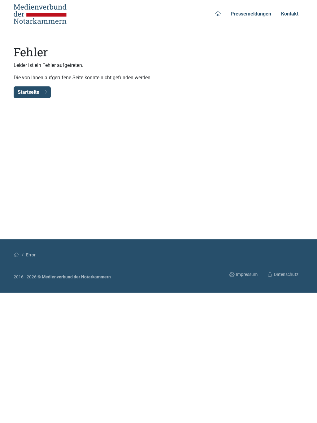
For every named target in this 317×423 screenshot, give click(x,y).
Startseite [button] (28, 92)
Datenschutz (286, 274)
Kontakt (289, 14)
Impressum (247, 274)
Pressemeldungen (251, 14)
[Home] (16, 254)
